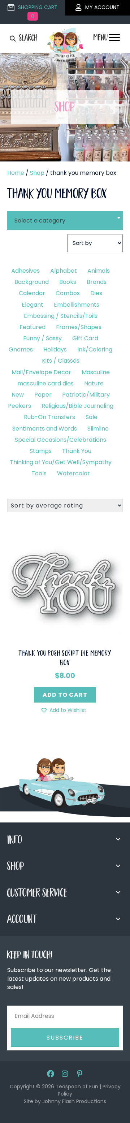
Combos (68, 293)
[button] (63, 710)
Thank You (76, 451)
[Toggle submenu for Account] (118, 919)
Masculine (96, 372)
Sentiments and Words (44, 428)
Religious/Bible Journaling (77, 406)
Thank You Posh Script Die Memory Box (65, 659)
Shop (37, 173)
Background (31, 282)
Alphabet (63, 271)
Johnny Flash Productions (74, 1101)
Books (67, 282)
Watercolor (73, 473)
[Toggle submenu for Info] (118, 839)
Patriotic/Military (86, 394)
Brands (97, 282)
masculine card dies (45, 383)
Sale (92, 417)
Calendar (32, 293)
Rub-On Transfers (49, 417)
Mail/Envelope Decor (41, 372)
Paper (43, 394)
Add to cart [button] (65, 695)
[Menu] (114, 39)
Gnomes (21, 349)
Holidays (55, 349)
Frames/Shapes (78, 327)
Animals (98, 271)
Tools (39, 473)
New (18, 394)
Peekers (19, 406)
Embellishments (76, 305)
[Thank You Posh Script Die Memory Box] (65, 584)
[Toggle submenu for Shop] (118, 866)
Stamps (41, 451)
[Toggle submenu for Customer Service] (118, 892)
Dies (96, 293)
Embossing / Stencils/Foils (61, 316)
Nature (94, 383)
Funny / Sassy (42, 338)
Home (15, 173)
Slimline (98, 428)
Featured (33, 327)
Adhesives (25, 271)
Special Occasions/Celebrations (60, 440)
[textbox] (65, 220)
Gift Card (85, 338)
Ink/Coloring (94, 349)
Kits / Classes (60, 361)
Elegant (32, 305)
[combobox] (65, 216)
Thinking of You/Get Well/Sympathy (61, 462)
